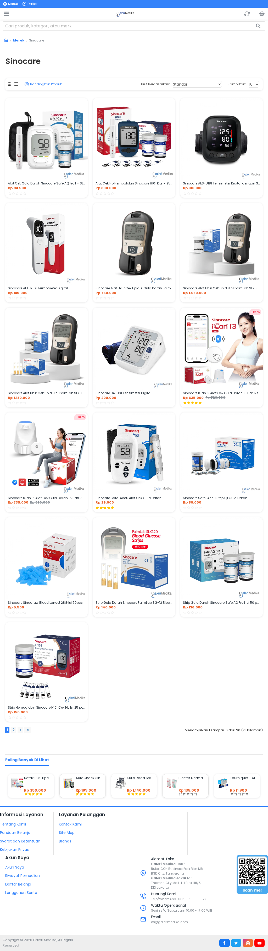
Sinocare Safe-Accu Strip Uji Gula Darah (215, 498)
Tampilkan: (237, 84)
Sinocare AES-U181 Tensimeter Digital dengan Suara (221, 183)
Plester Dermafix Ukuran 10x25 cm (192, 778)
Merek (18, 40)
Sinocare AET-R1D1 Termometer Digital (38, 288)
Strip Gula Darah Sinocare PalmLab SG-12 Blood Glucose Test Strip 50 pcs (134, 603)
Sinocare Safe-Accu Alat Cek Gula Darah (128, 498)
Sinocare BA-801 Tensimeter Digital (123, 393)
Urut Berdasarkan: (155, 84)
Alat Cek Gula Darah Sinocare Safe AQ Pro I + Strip (46, 183)
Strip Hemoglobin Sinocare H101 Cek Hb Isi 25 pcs (46, 707)
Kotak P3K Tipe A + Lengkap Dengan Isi (38, 778)
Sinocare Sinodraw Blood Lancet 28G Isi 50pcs (45, 603)
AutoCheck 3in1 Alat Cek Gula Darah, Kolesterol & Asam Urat (89, 778)
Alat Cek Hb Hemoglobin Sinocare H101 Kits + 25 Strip (134, 183)
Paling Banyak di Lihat (27, 759)
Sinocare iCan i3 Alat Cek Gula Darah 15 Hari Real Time (221, 393)
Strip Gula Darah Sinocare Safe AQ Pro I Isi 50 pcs (221, 603)
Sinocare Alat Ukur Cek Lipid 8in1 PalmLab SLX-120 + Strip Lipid (221, 288)
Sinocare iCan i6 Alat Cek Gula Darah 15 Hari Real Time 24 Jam (46, 498)
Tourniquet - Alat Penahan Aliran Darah (244, 778)
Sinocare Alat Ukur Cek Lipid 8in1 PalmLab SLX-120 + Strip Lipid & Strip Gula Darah (46, 393)
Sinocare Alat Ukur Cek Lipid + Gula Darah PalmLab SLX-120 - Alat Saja (134, 288)
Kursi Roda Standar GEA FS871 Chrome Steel (141, 778)
